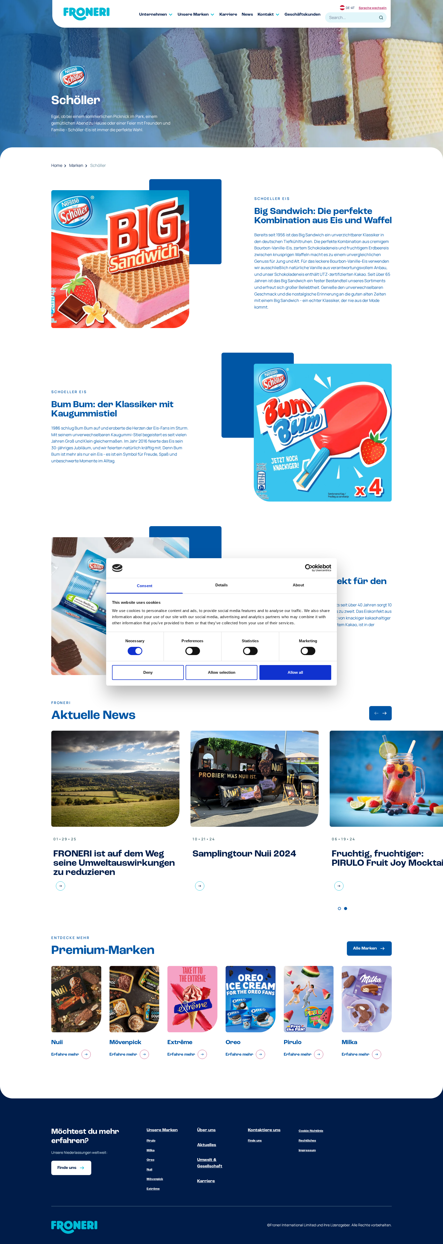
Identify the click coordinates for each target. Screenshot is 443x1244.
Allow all (295, 672)
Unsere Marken (162, 1130)
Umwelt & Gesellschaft (209, 1163)
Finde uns (255, 1140)
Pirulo (151, 1140)
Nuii (149, 1169)
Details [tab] (221, 585)
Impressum (307, 1150)
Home (56, 165)
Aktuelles (206, 1145)
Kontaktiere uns (264, 1130)
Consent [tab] (144, 586)
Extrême (153, 1188)
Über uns (206, 1130)
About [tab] (298, 585)
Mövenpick (155, 1179)
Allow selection (221, 672)
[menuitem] (158, 14)
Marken (76, 165)
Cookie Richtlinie (311, 1131)
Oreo (150, 1159)
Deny (148, 672)
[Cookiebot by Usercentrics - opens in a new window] (308, 568)
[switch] (192, 651)
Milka (151, 1150)
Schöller (98, 165)
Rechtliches (307, 1140)
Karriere (206, 1181)
